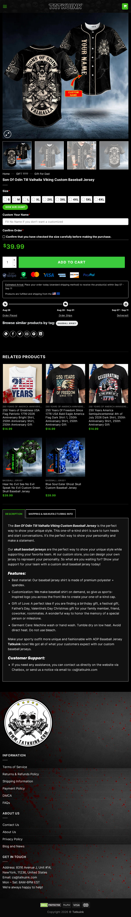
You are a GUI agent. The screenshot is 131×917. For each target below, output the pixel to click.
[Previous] (9, 75)
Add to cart (72, 262)
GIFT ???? (22, 173)
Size (6, 191)
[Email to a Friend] (27, 334)
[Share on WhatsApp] (6, 334)
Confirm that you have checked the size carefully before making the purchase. (58, 236)
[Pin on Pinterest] (34, 334)
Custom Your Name (16, 214)
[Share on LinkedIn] (41, 334)
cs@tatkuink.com (84, 669)
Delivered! (122, 315)
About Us (9, 832)
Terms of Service (15, 767)
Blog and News (13, 846)
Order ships (65, 315)
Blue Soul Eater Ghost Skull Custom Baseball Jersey (63, 485)
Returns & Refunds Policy (21, 774)
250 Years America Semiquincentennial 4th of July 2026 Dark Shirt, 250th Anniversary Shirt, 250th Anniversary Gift (107, 417)
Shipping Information (18, 781)
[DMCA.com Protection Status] (50, 904)
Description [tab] (13, 513)
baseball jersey (67, 323)
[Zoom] (7, 134)
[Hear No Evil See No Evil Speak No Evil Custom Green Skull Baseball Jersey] (22, 457)
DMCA (7, 795)
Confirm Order (13, 230)
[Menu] (5, 6)
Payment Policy (14, 788)
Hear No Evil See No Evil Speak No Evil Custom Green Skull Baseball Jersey (21, 487)
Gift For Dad (42, 173)
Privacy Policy (13, 839)
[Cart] (125, 6)
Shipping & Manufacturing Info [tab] (50, 513)
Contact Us (11, 825)
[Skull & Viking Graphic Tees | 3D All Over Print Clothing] (65, 6)
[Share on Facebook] (13, 334)
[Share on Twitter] (20, 334)
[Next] (122, 75)
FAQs (6, 803)
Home (6, 173)
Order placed (10, 315)
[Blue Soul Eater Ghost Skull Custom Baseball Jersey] (65, 457)
